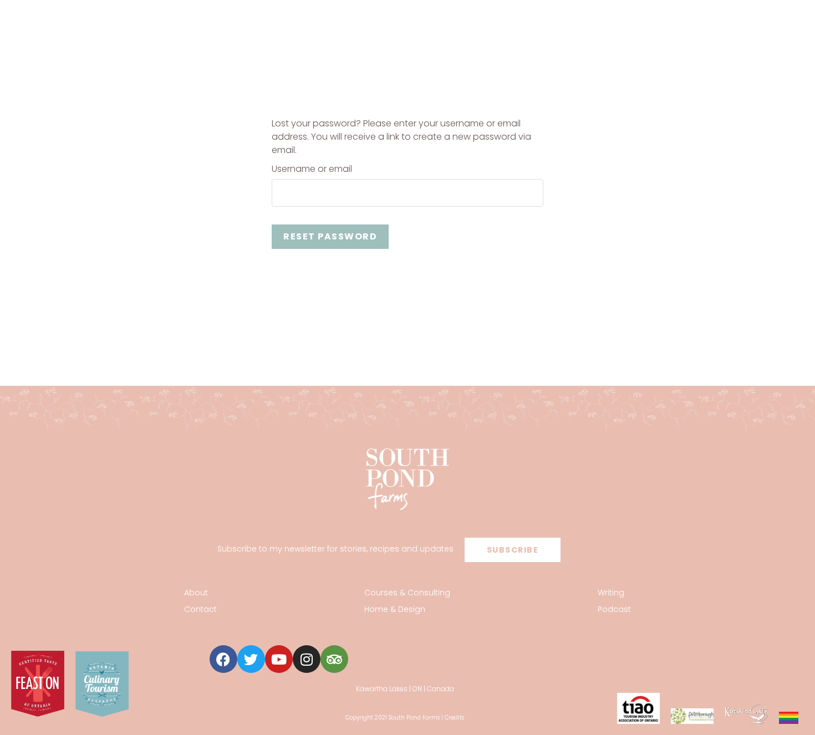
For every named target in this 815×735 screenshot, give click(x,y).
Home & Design (394, 609)
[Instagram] (306, 659)
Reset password (330, 236)
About (196, 592)
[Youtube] (279, 659)
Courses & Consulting (407, 592)
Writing (611, 592)
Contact (200, 609)
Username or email (312, 169)
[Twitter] (251, 659)
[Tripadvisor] (334, 659)
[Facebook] (223, 659)
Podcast (614, 609)
